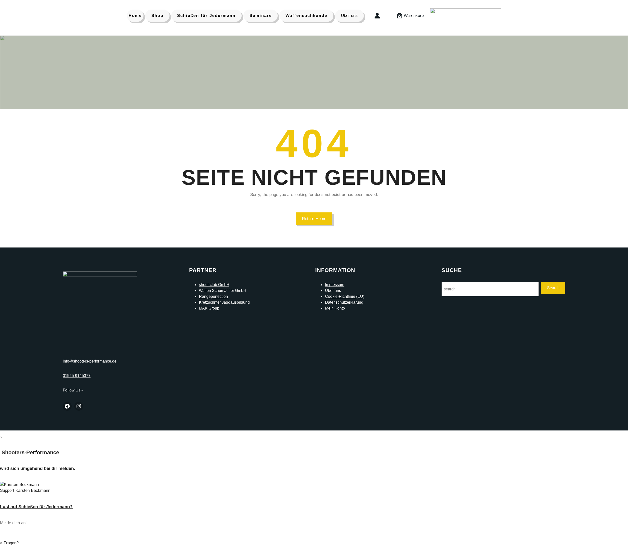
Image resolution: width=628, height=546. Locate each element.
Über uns (349, 15)
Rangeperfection (213, 296)
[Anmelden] (377, 16)
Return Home (314, 218)
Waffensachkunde (306, 15)
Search (553, 288)
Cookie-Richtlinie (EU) (344, 296)
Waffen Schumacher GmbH (222, 290)
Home (135, 15)
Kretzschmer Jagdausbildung (224, 302)
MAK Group (209, 308)
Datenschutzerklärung (344, 302)
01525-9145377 (77, 376)
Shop (157, 15)
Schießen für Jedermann (206, 15)
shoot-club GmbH (214, 285)
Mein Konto (335, 308)
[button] (314, 488)
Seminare (260, 15)
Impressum (334, 285)
